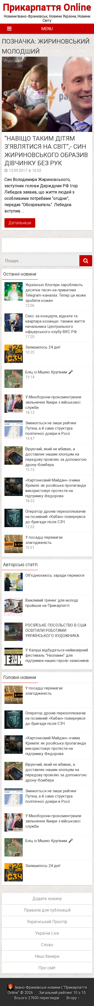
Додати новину (47, 898)
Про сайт (47, 967)
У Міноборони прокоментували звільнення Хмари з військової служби (53, 402)
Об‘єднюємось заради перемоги (54, 575)
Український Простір (47, 921)
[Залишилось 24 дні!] (13, 361)
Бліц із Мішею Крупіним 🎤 (49, 372)
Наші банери (47, 956)
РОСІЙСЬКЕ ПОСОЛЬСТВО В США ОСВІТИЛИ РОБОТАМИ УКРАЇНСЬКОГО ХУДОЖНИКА (55, 630)
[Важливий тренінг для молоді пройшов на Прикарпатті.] (13, 614)
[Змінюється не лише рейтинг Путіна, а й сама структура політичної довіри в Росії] (13, 437)
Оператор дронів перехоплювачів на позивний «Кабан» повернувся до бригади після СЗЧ (55, 516)
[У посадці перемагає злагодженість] (13, 551)
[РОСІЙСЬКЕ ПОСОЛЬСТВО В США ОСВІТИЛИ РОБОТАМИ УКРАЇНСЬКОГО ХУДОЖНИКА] (13, 639)
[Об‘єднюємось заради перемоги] (13, 589)
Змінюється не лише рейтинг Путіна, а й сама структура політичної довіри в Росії (51, 428)
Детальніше (19, 222)
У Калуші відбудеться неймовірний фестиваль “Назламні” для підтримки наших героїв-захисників (57, 655)
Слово (47, 944)
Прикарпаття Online (47, 7)
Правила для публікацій (47, 910)
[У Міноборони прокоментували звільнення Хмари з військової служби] (13, 411)
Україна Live (47, 933)
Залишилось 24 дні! (42, 347)
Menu (47, 28)
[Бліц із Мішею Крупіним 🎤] (13, 386)
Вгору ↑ (73, 998)
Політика (12, 61)
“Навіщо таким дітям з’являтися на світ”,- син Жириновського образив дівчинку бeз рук (46, 151)
